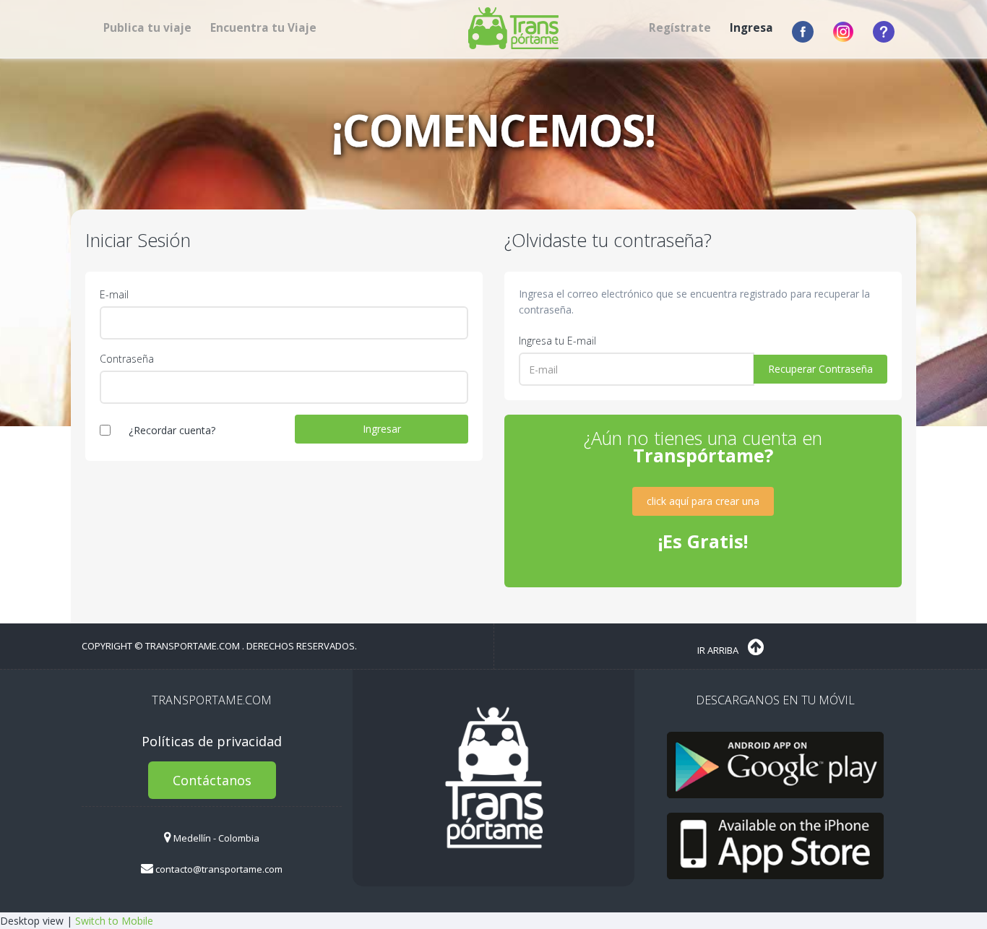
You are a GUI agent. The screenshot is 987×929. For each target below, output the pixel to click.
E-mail (114, 294)
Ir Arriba (719, 650)
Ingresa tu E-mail (557, 340)
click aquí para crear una (703, 501)
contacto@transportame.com (218, 869)
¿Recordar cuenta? (172, 430)
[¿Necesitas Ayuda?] (878, 32)
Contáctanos (212, 780)
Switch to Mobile (114, 921)
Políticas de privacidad (212, 741)
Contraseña (127, 359)
